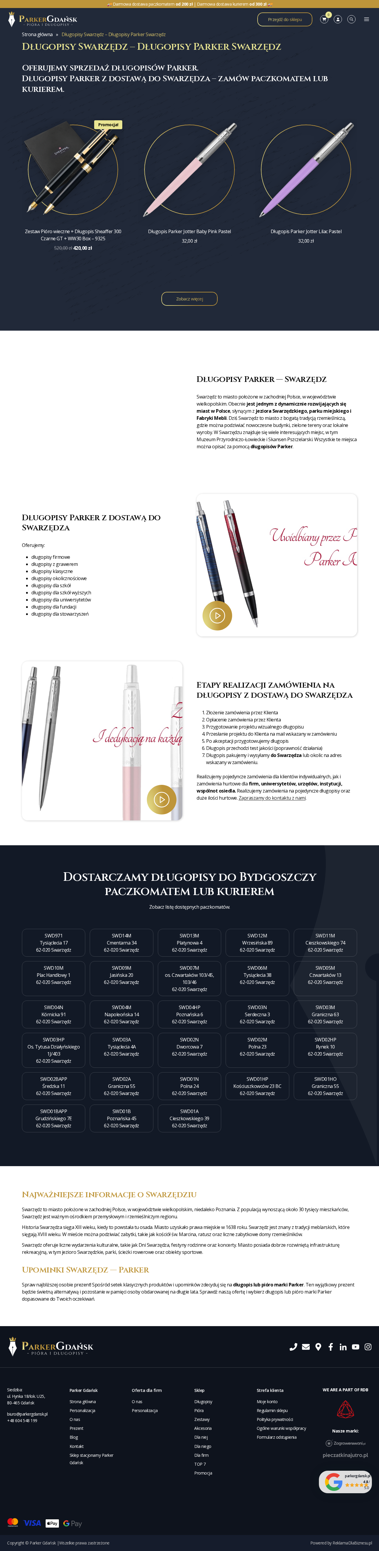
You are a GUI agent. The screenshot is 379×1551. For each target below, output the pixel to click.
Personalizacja (82, 1410)
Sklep (199, 1390)
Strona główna (37, 34)
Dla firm (201, 1455)
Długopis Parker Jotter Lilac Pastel (306, 231)
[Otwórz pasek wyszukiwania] (351, 19)
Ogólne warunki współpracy (281, 1428)
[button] (280, 562)
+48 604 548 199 (22, 1420)
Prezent (76, 1428)
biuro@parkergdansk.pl (27, 1414)
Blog (74, 1437)
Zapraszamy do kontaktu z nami (272, 798)
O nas (75, 1419)
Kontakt (77, 1446)
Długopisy (203, 1401)
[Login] (338, 19)
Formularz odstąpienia (277, 1437)
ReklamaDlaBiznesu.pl (352, 1543)
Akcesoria (203, 1428)
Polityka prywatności (275, 1419)
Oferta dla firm (147, 1390)
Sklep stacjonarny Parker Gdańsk (91, 1458)
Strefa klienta (270, 1390)
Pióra (199, 1410)
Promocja (203, 1473)
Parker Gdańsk (84, 1390)
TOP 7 (200, 1464)
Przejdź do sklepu (285, 19)
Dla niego (202, 1446)
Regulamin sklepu (272, 1410)
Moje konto (267, 1401)
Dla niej (201, 1437)
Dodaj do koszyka (73, 268)
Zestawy (202, 1419)
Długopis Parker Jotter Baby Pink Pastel (189, 231)
